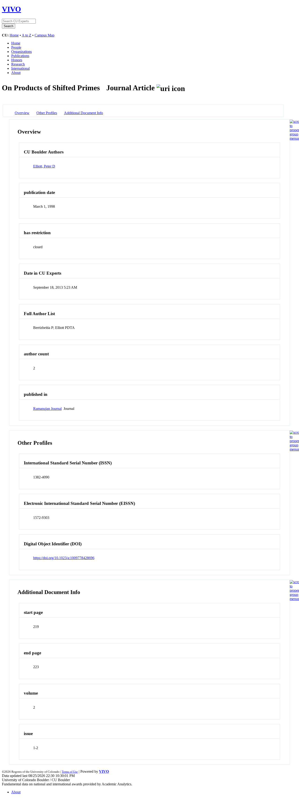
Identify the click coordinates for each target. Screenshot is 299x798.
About (16, 73)
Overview (22, 113)
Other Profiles (46, 113)
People (16, 47)
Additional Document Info (83, 113)
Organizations (21, 52)
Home (14, 35)
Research (18, 64)
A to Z (26, 35)
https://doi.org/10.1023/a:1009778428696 (63, 558)
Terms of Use (70, 771)
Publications (20, 56)
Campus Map (44, 35)
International (20, 68)
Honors (16, 60)
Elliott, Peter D (44, 166)
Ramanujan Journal (47, 409)
